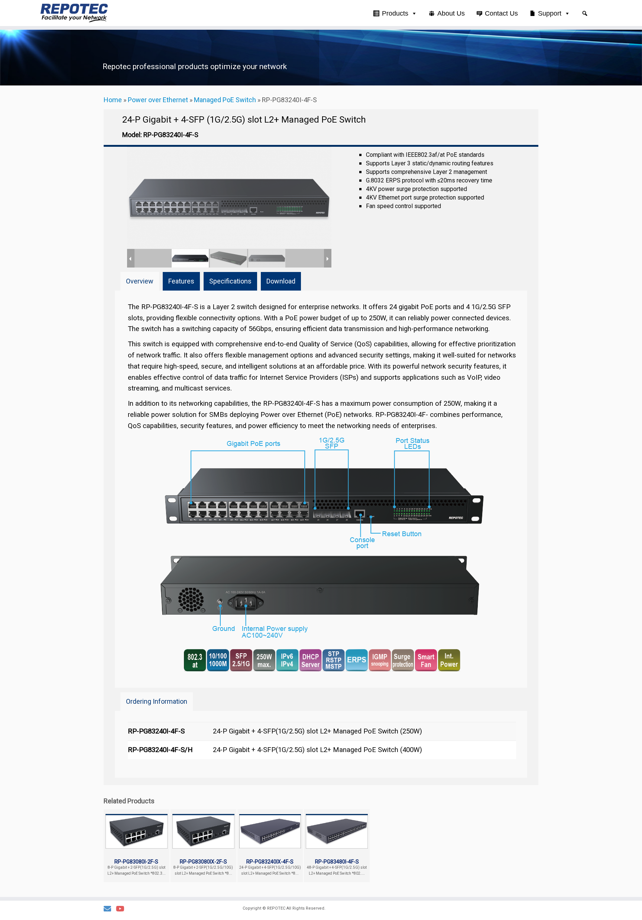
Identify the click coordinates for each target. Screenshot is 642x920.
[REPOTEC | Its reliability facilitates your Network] (74, 13)
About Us (451, 13)
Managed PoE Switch (225, 100)
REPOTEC (276, 908)
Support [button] (549, 13)
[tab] (139, 281)
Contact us (501, 13)
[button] (585, 13)
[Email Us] (110, 909)
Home (113, 100)
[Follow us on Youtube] (122, 909)
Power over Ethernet (158, 100)
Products (395, 13)
